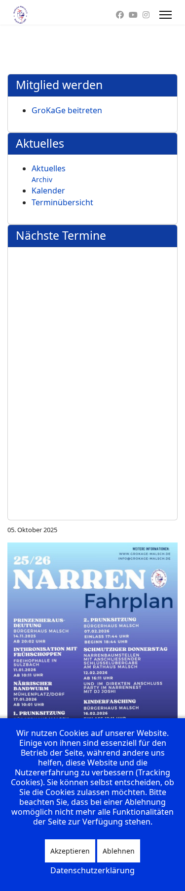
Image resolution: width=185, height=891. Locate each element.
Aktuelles (49, 168)
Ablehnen (119, 851)
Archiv (42, 179)
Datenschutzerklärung (92, 870)
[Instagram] (146, 14)
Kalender (48, 190)
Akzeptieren (70, 851)
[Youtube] (133, 14)
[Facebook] (120, 14)
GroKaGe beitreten (67, 110)
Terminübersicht (62, 202)
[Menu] (165, 15)
